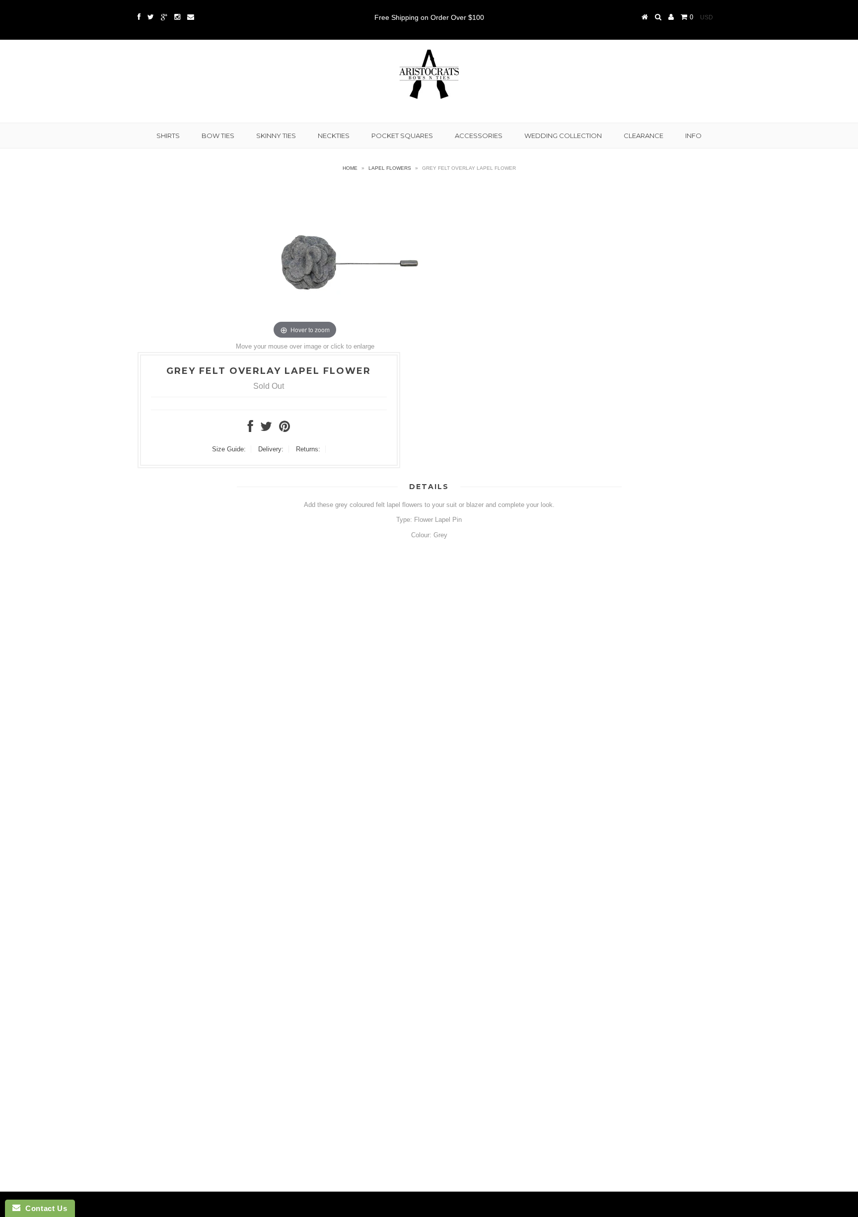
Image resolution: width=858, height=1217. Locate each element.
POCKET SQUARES (402, 136)
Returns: (308, 449)
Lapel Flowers (389, 168)
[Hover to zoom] (305, 262)
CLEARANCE (643, 136)
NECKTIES (334, 136)
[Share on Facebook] (250, 428)
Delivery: (271, 449)
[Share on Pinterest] (284, 428)
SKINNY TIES (276, 136)
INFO (693, 136)
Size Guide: (229, 449)
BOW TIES (218, 136)
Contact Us (43, 1208)
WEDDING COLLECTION (563, 136)
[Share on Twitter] (266, 428)
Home (350, 168)
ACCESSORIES (478, 136)
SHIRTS (168, 136)
